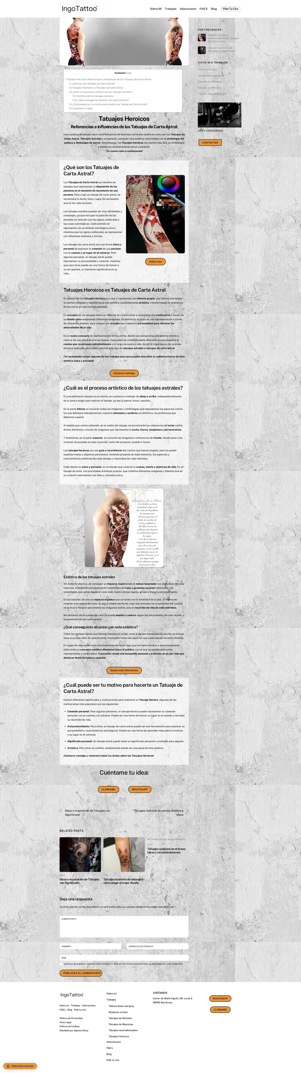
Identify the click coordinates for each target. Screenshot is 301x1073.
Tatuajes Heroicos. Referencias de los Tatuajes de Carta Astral (223, 38)
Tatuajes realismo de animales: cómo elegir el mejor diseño (123, 881)
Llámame (108, 789)
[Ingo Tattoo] (79, 13)
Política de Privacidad (71, 1018)
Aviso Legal (65, 1022)
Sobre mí (156, 8)
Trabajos (170, 8)
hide (128, 73)
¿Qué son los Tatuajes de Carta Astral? (92, 83)
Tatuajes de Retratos (209, 87)
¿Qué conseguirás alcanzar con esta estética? (100, 100)
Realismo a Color (207, 69)
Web (63, 958)
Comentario (69, 919)
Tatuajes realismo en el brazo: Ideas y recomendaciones (166, 850)
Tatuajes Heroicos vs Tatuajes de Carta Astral (96, 87)
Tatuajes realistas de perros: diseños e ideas (158, 812)
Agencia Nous (81, 1030)
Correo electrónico (141, 946)
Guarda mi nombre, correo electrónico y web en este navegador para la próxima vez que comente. (123, 964)
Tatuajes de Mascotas (210, 81)
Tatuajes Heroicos (119, 1036)
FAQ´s (204, 8)
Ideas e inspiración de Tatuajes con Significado (87, 812)
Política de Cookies (69, 1026)
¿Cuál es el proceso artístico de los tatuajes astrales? (101, 92)
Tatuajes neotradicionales (212, 93)
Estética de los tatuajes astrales (92, 96)
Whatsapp (140, 789)
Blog (214, 8)
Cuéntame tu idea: (81, 108)
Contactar (210, 142)
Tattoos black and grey (210, 75)
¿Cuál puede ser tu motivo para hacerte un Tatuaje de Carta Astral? (108, 104)
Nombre (66, 946)
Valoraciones (188, 8)
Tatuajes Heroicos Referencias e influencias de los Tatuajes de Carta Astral (108, 79)
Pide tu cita (230, 8)
